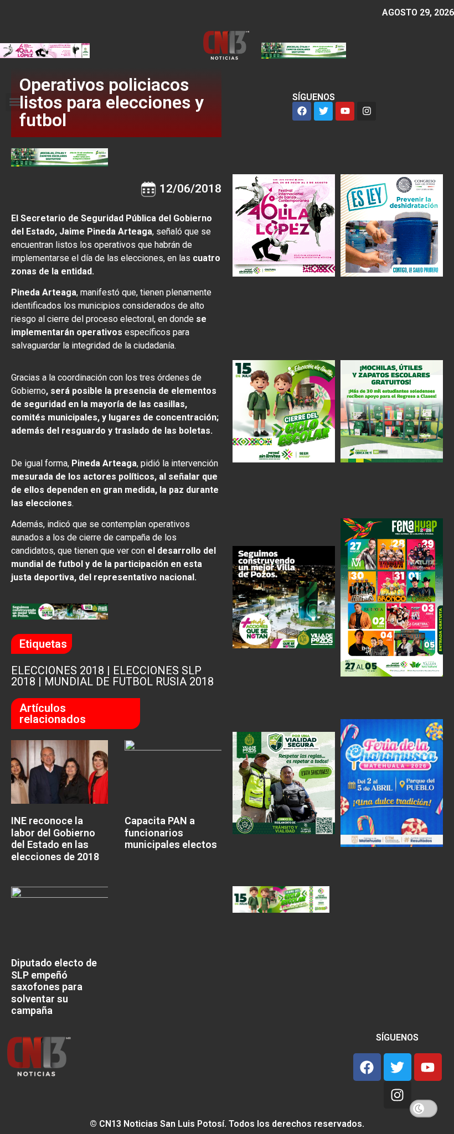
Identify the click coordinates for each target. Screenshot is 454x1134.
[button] (15, 102)
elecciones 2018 (57, 670)
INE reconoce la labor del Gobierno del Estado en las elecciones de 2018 (55, 838)
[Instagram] (366, 111)
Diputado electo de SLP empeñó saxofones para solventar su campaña (54, 986)
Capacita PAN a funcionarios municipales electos (171, 832)
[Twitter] (323, 111)
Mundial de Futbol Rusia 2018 (129, 681)
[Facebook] (301, 111)
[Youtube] (345, 111)
